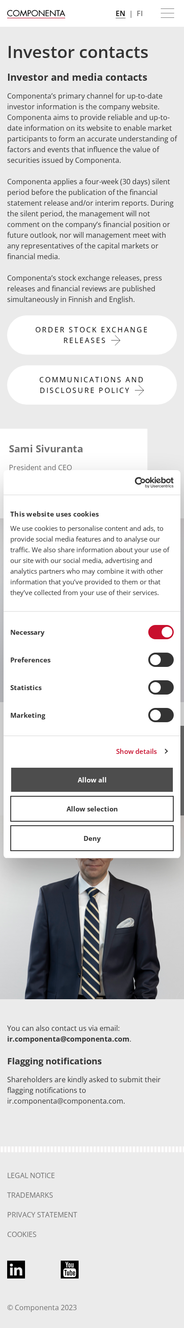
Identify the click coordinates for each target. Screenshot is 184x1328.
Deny (92, 838)
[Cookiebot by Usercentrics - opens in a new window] (135, 482)
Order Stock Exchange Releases (92, 335)
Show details (136, 751)
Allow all (92, 779)
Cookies (22, 1234)
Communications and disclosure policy (92, 385)
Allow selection (92, 808)
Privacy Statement (42, 1215)
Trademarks (30, 1195)
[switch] (161, 660)
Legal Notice (31, 1175)
